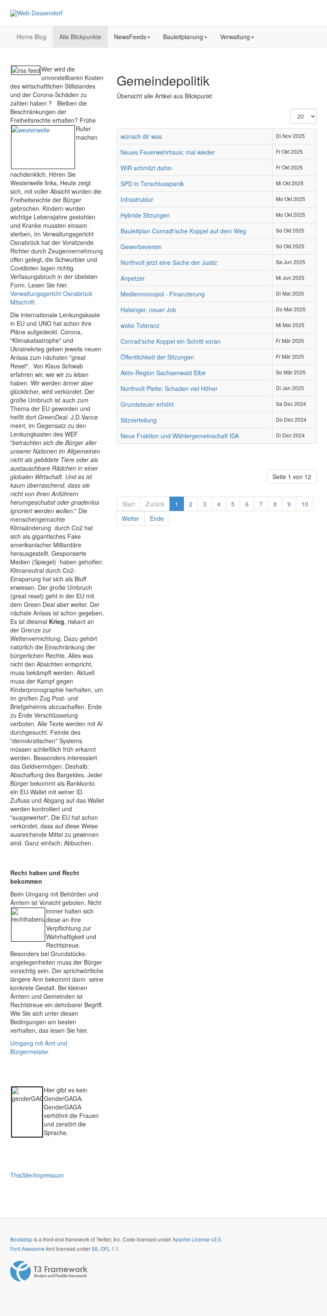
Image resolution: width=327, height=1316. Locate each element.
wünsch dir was (141, 136)
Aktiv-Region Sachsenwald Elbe (163, 372)
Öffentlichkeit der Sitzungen (157, 357)
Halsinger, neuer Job (148, 309)
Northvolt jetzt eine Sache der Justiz (168, 262)
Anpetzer (132, 278)
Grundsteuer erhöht (147, 404)
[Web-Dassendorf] (36, 13)
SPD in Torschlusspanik (152, 183)
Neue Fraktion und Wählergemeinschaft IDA (179, 435)
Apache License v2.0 (196, 1239)
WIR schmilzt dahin (146, 168)
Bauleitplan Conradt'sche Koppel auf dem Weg (183, 231)
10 (304, 504)
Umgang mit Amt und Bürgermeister (38, 1047)
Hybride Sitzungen (145, 215)
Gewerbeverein (141, 246)
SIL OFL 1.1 (105, 1248)
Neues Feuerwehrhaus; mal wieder (167, 152)
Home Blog (31, 36)
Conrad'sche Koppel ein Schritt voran (170, 341)
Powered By (49, 1271)
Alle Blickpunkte (80, 36)
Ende (157, 518)
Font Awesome (27, 1248)
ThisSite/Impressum (37, 1175)
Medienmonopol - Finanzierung (162, 294)
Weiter (130, 518)
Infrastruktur (136, 199)
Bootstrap (21, 1239)
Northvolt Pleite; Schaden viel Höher (169, 388)
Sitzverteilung (138, 420)
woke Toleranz (140, 325)
